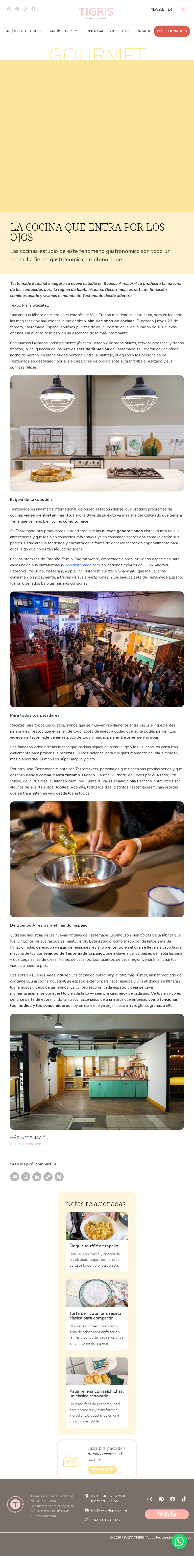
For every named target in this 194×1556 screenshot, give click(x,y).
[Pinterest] (17, 9)
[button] (179, 1541)
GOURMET (38, 31)
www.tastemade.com (81, 565)
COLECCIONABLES (172, 31)
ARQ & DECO (16, 31)
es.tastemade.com (26, 1144)
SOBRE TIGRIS (119, 31)
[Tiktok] (25, 9)
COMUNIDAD (94, 31)
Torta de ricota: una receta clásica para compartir (95, 1315)
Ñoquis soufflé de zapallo (93, 1246)
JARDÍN (55, 31)
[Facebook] (33, 9)
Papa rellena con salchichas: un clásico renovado (96, 1393)
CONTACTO (143, 31)
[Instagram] (9, 9)
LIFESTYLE (72, 31)
